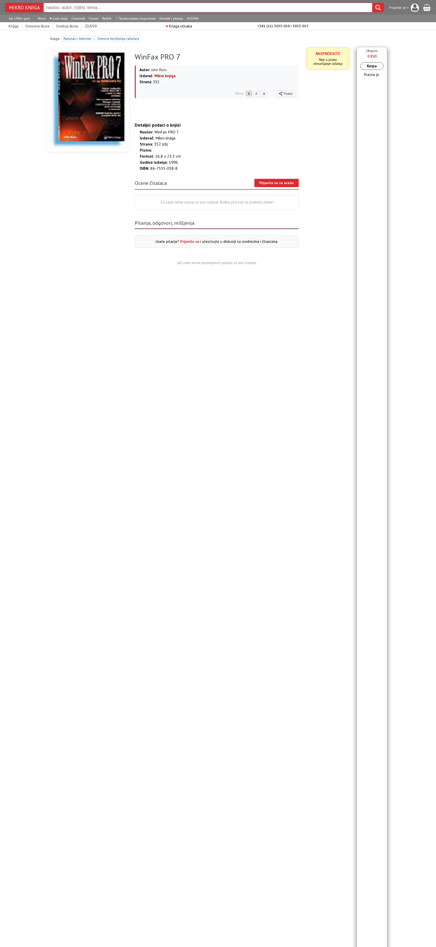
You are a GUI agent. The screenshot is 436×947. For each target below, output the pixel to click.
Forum (93, 18)
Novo (42, 18)
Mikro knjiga (24, 8)
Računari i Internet (77, 38)
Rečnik (107, 18)
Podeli (288, 94)
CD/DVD (91, 26)
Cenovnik (78, 18)
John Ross (159, 69)
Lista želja (59, 18)
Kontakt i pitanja (171, 18)
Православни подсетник (135, 18)
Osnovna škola (37, 26)
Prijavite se (189, 241)
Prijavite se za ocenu (276, 183)
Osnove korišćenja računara (118, 38)
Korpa (372, 66)
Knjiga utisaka (179, 26)
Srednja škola (67, 26)
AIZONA (193, 18)
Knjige (14, 26)
